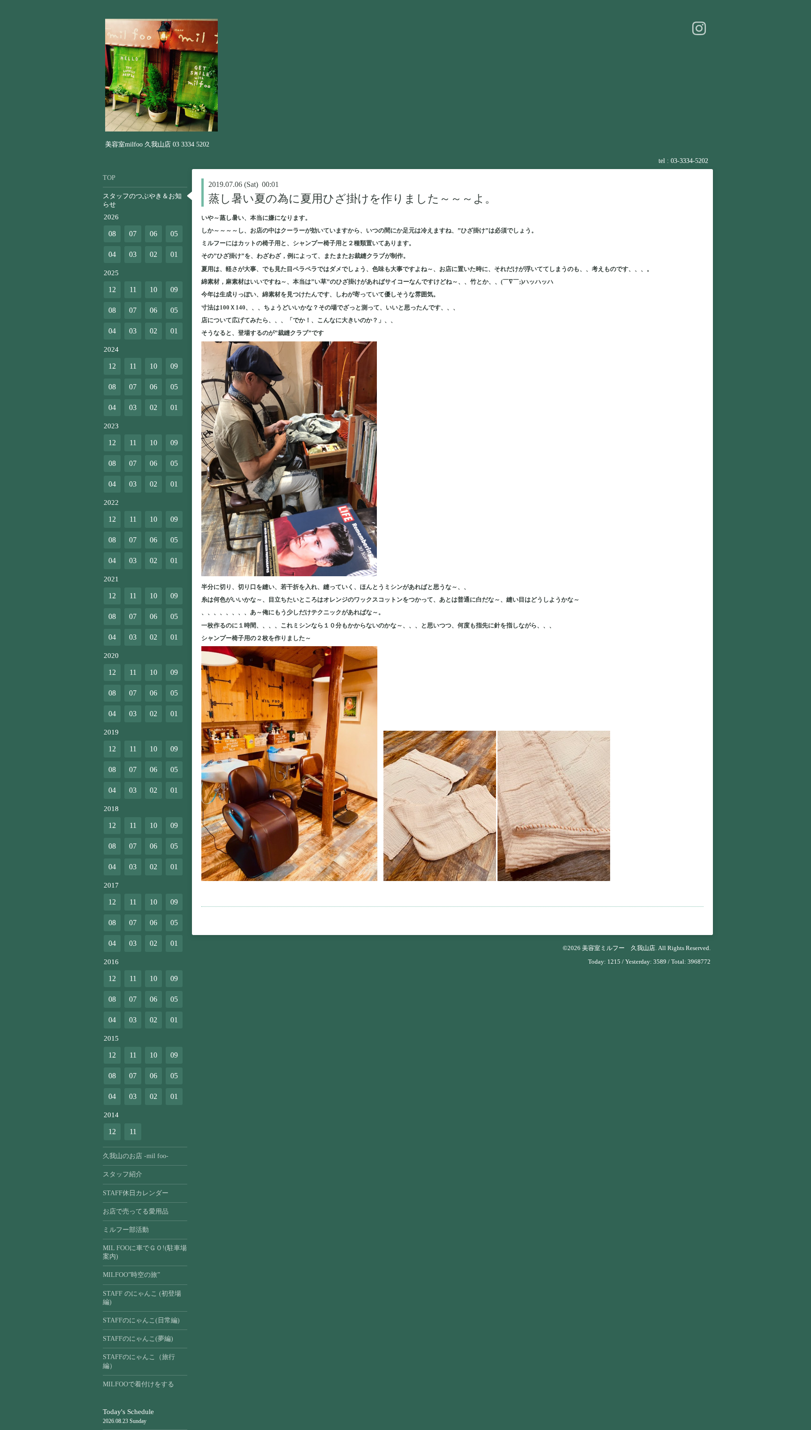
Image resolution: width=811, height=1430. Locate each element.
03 (133, 254)
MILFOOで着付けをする (138, 1384)
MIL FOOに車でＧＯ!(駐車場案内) (145, 1252)
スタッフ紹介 (122, 1174)
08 (112, 234)
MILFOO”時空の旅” (131, 1274)
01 (174, 254)
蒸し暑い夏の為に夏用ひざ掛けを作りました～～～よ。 (352, 199)
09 (174, 290)
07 (133, 234)
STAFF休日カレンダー (135, 1193)
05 (174, 234)
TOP (109, 177)
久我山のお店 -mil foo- (135, 1155)
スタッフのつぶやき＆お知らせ (142, 200)
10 (153, 290)
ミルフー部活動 (126, 1229)
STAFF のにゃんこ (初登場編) (142, 1298)
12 (112, 290)
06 (153, 234)
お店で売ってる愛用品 (135, 1211)
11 (133, 290)
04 (112, 254)
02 (153, 254)
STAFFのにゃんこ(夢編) (138, 1338)
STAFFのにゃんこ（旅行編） (139, 1361)
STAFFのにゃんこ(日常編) (141, 1320)
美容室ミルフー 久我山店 (618, 947)
